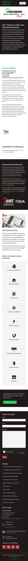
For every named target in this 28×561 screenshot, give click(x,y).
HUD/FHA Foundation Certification (11, 499)
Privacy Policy (14, 559)
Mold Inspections (7, 486)
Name (3, 417)
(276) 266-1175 (6, 2)
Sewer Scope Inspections (9, 502)
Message (4, 429)
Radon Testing (6, 489)
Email (3, 423)
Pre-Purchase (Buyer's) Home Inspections (12, 466)
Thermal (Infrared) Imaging (9, 492)
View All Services (10, 402)
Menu (24, 3)
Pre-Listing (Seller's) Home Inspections (12, 469)
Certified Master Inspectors (15, 178)
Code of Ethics (5, 193)
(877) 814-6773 (6, 4)
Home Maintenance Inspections (10, 479)
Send (4, 457)
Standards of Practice (14, 191)
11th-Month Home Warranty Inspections (12, 473)
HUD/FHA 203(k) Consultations (10, 496)
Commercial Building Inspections (10, 476)
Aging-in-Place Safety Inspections (11, 483)
